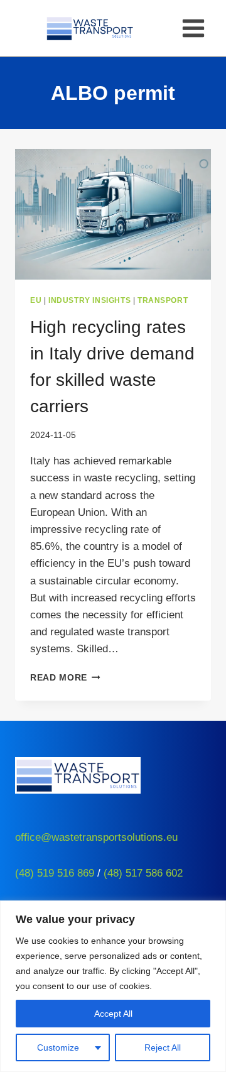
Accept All (113, 1014)
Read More (65, 677)
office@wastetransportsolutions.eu (96, 837)
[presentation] (113, 214)
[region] (113, 986)
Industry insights (89, 300)
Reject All (162, 1047)
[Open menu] (193, 28)
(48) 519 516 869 (54, 873)
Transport (162, 300)
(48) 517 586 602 (143, 873)
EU (35, 300)
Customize (58, 1047)
